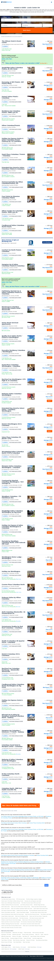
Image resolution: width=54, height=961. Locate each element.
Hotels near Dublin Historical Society (38, 906)
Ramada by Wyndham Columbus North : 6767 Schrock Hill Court (13, 542)
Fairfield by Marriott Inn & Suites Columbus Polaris (30, 862)
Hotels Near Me (24, 956)
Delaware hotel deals (16, 934)
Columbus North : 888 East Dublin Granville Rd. (12, 789)
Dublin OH (37, 934)
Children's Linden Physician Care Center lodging (11, 920)
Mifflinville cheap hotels (6, 936)
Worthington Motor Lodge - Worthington (12, 557)
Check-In (3, 22)
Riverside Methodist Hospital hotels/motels (38, 910)
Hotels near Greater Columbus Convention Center (11, 927)
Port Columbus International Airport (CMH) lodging (31, 921)
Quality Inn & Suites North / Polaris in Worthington (12, 336)
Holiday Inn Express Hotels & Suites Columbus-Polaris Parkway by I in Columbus (12, 140)
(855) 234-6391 (39, 956)
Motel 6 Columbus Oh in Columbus (11, 654)
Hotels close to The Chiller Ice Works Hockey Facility (12, 901)
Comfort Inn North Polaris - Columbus (12, 250)
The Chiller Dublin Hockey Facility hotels (38, 912)
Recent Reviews (49, 355)
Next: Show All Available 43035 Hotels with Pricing (19, 805)
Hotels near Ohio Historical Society (32, 914)
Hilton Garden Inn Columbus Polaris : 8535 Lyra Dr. (12, 211)
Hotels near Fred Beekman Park (21, 916)
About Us (8, 956)
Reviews (50, 72)
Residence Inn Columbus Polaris (9, 862)
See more (18, 606)
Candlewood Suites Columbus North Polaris (13, 226)
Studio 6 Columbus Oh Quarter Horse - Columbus (13, 641)
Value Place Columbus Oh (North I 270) (11, 437)
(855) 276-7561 (7, 59)
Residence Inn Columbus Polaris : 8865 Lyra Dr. (11, 111)
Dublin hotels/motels (5, 906)
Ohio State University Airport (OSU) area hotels (31, 902)
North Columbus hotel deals (38, 932)
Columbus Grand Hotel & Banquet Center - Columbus (12, 745)
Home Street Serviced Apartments (10, 323)
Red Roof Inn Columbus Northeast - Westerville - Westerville (11, 670)
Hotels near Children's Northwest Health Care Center (21, 908)
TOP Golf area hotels (20, 899)
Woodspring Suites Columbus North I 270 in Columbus (13, 452)
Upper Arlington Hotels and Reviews (37, 936)
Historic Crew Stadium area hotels (8, 912)
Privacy (19, 956)
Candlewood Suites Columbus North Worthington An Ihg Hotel (13, 686)
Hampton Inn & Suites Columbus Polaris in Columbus (13, 265)
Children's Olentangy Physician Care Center (10, 923)
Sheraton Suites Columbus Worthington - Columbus (11, 466)
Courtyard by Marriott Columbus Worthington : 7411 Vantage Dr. (13, 482)
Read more (18, 579)
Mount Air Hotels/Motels (6, 932)
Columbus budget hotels (37, 938)
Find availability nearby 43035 (7, 17)
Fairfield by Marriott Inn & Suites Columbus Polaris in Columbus (12, 292)
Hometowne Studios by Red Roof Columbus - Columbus (12, 627)
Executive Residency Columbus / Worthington (13, 351)
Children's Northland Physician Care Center (10, 904)
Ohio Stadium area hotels (46, 914)
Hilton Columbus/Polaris (11, 125)
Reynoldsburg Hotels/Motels (41, 940)
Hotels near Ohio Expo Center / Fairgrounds (38, 916)
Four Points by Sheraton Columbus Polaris (11, 197)
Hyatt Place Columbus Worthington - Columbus (11, 365)
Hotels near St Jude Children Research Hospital (32, 925)
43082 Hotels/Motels (32, 947)
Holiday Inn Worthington (11, 571)
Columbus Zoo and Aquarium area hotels (33, 901)
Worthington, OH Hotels (6, 934)
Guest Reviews (49, 311)
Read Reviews (49, 87)
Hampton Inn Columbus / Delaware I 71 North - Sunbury (13, 731)
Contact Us (3, 956)
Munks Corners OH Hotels (6, 942)
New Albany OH (26, 936)
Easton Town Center (5, 908)
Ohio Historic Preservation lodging (8, 910)
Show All (27, 951)
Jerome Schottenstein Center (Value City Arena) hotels (12, 914)
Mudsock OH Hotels (30, 940)
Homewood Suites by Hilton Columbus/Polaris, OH (12, 182)
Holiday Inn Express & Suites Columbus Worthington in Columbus (12, 527)
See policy (18, 621)
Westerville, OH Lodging (17, 932)
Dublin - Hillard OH (44, 934)
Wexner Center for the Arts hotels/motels (9, 918)
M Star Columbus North (42, 855)
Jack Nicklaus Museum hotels (26, 904)
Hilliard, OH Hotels (5, 938)
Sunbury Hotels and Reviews (28, 934)
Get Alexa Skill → (44, 63)
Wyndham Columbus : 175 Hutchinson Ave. (11, 497)
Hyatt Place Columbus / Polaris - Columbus (13, 155)
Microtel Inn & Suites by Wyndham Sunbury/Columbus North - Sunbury (13, 716)
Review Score (49, 115)
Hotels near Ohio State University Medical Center (11, 925)
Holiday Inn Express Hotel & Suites (12, 700)
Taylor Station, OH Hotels (6, 940)
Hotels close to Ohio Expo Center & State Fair (31, 920)
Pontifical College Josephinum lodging (34, 899)
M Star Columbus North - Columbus (11, 774)
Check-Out (24, 22)
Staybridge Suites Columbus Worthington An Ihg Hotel (12, 511)
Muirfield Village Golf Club (39, 904)
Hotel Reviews (49, 46)
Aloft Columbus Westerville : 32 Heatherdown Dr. (13, 612)
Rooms (44, 22)
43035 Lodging (4, 947)
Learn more (18, 592)
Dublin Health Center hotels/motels (41, 908)
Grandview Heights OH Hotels (16, 938)
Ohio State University (23, 918)
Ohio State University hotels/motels (36, 918)
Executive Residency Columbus (26, 855)
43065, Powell (21, 949)
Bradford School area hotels (22, 910)
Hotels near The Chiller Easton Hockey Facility (20, 906)
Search (46, 885)
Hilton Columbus (22, 823)
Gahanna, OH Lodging (16, 936)
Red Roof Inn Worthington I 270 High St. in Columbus (14, 380)
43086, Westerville (5, 949)
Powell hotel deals (27, 932)
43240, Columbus (16, 947)
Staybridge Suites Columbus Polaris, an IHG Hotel (12, 68)
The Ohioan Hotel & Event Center (11, 41)
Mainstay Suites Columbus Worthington (12, 394)
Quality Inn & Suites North (7, 870)
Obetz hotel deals (26, 942)
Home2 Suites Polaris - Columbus (10, 97)
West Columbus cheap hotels (19, 940)
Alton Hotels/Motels (17, 942)
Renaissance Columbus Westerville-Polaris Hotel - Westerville (11, 308)
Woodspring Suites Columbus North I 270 (24, 870)
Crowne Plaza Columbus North (13, 584)
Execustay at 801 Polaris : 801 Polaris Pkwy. (13, 82)
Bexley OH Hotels (27, 938)
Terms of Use (14, 956)
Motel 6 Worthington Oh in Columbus (12, 424)
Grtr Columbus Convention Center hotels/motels (30, 923)
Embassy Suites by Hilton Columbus (11, 598)
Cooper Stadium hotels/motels (7, 916)
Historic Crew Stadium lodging (23, 912)
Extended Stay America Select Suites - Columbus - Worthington (13, 409)
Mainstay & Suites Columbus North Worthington (12, 760)
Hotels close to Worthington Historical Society (10, 902)
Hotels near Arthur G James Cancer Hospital (10, 921)
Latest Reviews (49, 130)
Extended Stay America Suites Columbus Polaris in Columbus (13, 168)
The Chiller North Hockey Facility (8, 899)
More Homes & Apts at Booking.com (10, 240)
